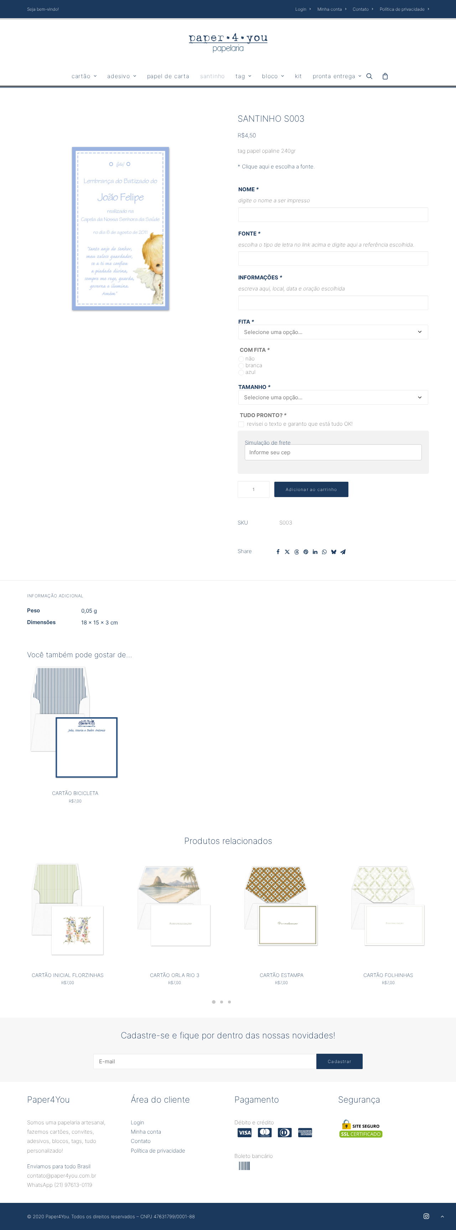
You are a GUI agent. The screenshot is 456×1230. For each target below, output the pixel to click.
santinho (212, 76)
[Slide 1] (214, 1002)
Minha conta (329, 9)
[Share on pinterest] (305, 552)
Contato (361, 9)
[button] (371, 76)
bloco (270, 76)
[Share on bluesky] (333, 552)
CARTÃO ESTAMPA (282, 975)
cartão (81, 76)
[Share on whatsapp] (324, 552)
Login (300, 9)
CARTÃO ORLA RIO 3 (175, 975)
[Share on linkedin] (315, 552)
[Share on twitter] (287, 552)
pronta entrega (334, 76)
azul (250, 372)
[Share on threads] (296, 552)
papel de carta (168, 76)
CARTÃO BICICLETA (75, 793)
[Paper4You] (228, 43)
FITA (246, 321)
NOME (248, 189)
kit (298, 76)
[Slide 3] (229, 1002)
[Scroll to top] (442, 1216)
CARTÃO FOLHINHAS (388, 975)
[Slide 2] (222, 1002)
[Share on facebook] (278, 552)
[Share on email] (342, 552)
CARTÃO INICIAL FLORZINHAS (68, 975)
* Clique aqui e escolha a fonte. (276, 166)
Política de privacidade (402, 9)
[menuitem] (304, 9)
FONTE (249, 233)
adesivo (118, 76)
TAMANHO (254, 387)
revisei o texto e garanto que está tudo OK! (300, 423)
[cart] (383, 76)
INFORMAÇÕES (260, 277)
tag (240, 76)
